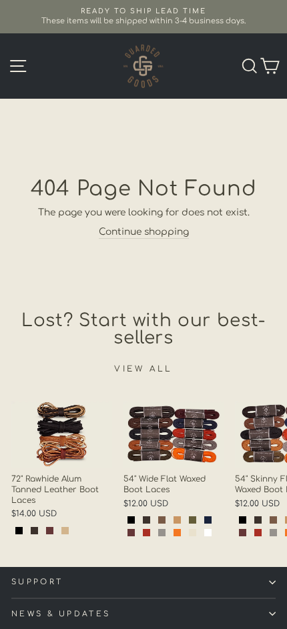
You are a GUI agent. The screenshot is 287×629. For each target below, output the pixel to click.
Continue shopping (144, 232)
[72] (19, 531)
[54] (131, 520)
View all (143, 369)
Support (37, 582)
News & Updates (60, 614)
